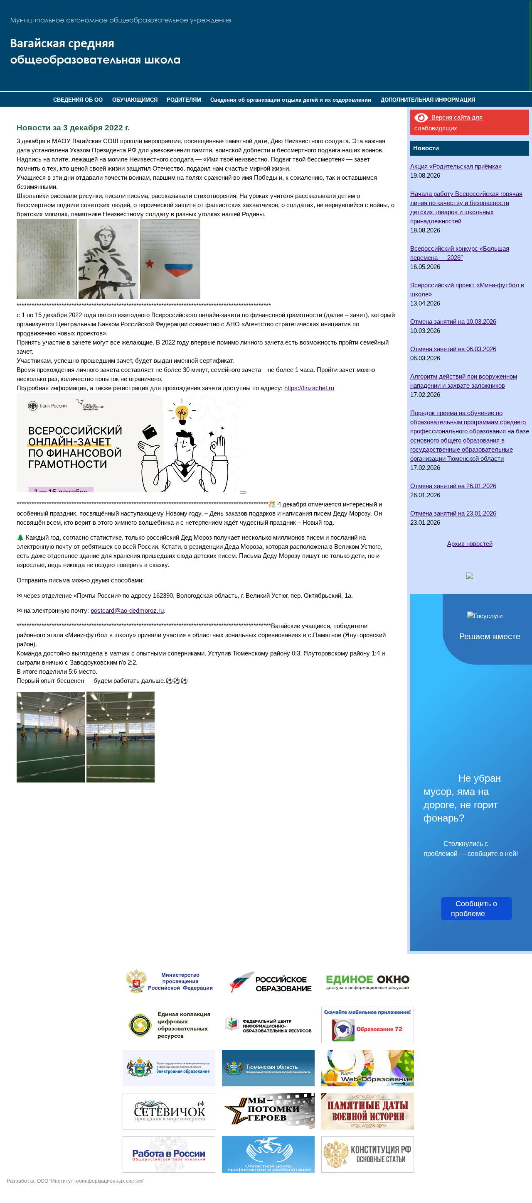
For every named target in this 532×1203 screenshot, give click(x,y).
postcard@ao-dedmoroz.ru (127, 610)
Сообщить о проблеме (476, 909)
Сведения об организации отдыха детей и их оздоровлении (290, 100)
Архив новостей (470, 543)
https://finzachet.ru (309, 388)
